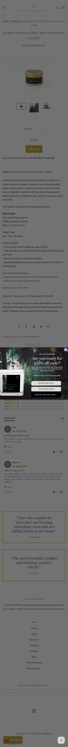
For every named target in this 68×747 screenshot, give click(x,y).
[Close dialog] (65, 349)
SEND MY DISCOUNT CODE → (46, 395)
